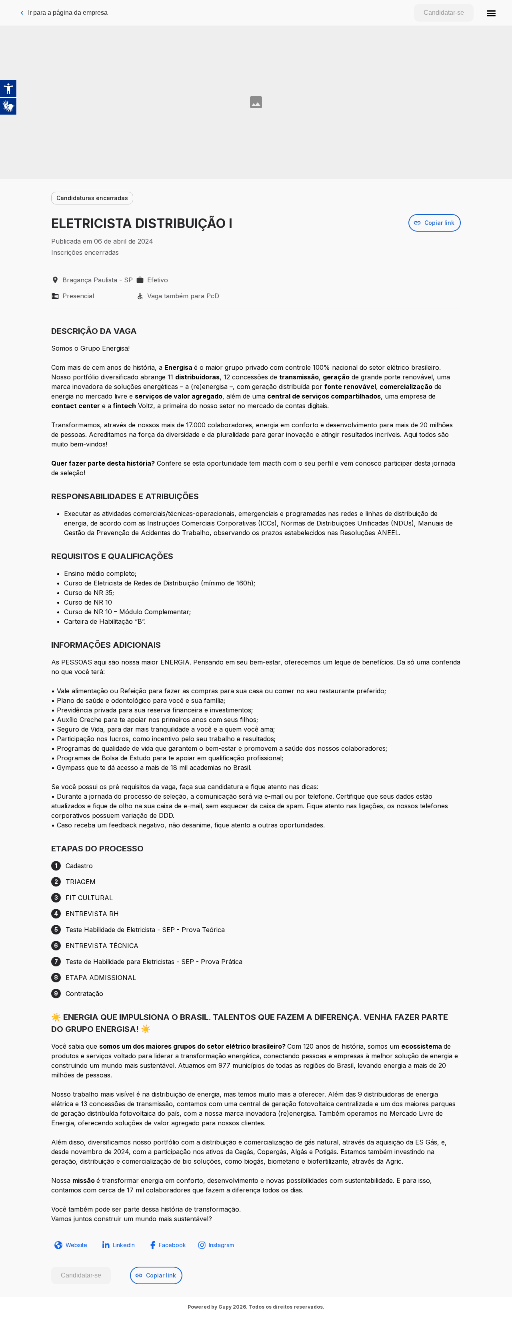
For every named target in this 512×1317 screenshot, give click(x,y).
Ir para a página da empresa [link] (68, 12)
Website (76, 1245)
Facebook (172, 1245)
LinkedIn (124, 1245)
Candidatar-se (444, 12)
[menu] (491, 12)
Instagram (221, 1245)
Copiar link (439, 222)
